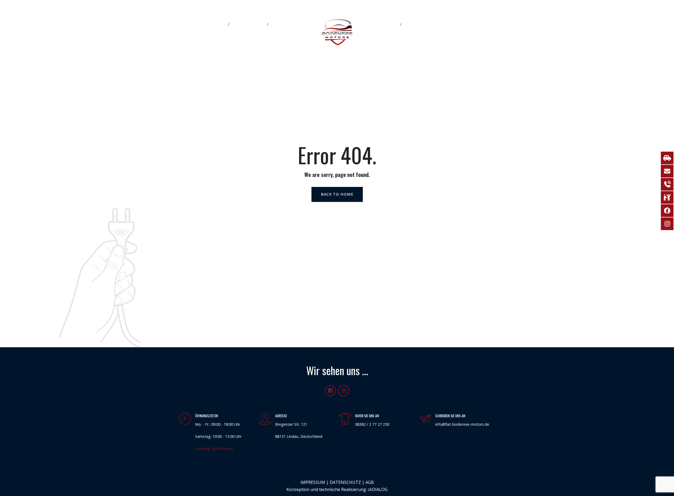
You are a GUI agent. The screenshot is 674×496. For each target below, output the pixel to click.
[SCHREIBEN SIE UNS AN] (425, 419)
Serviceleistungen (290, 24)
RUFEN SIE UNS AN (367, 415)
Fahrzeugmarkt (249, 24)
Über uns (215, 24)
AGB (369, 482)
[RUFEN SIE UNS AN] (345, 419)
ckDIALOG (378, 489)
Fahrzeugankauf (382, 24)
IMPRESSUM (312, 482)
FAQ (411, 24)
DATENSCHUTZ (345, 482)
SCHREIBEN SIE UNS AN (450, 415)
